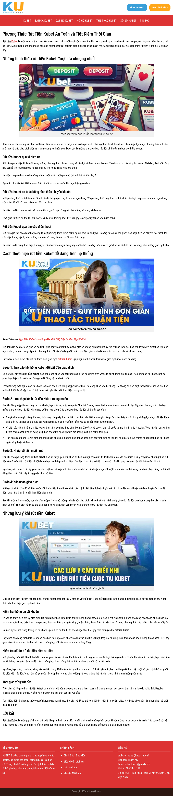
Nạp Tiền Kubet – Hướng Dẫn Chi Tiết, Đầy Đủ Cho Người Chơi (52, 339)
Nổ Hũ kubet (85, 20)
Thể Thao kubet (106, 20)
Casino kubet (64, 20)
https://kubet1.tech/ (138, 755)
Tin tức (145, 20)
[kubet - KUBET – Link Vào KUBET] (19, 7)
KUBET (27, 20)
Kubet (14, 41)
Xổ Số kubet (128, 20)
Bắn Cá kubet (43, 20)
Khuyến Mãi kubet (73, 773)
